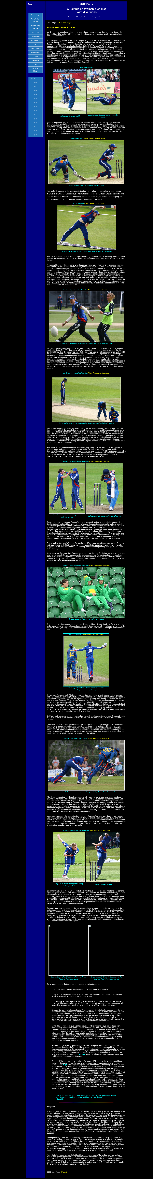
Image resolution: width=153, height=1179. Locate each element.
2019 (35, 135)
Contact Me (35, 52)
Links (35, 44)
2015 (35, 119)
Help (35, 64)
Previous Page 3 (65, 23)
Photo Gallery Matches (35, 27)
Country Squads (35, 48)
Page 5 (64, 1172)
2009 (35, 95)
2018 (35, 131)
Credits (35, 56)
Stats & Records (35, 40)
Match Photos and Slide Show (98, 290)
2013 (35, 111)
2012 (35, 107)
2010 (35, 99)
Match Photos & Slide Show (94, 138)
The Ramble (35, 79)
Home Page (35, 15)
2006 (35, 83)
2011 (35, 103)
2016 (35, 123)
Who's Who (35, 36)
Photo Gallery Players (35, 20)
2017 (35, 127)
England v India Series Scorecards (61, 27)
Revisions (35, 60)
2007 (35, 87)
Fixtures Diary (35, 32)
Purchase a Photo (35, 70)
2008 (35, 91)
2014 (35, 115)
